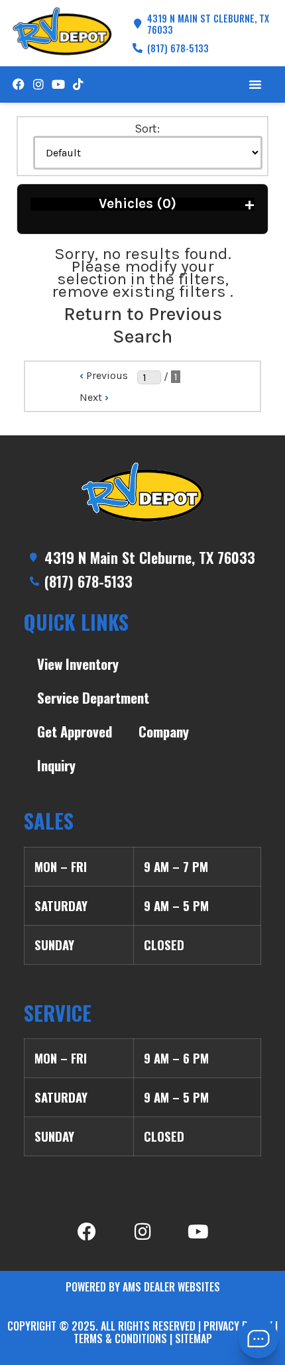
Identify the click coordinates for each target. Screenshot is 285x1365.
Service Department (93, 697)
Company (164, 731)
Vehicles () (177, 203)
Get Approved (74, 731)
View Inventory (78, 663)
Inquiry (56, 765)
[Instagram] (38, 84)
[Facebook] (18, 84)
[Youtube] (58, 84)
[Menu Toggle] (255, 84)
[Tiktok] (78, 84)
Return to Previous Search (143, 325)
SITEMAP (193, 1338)
